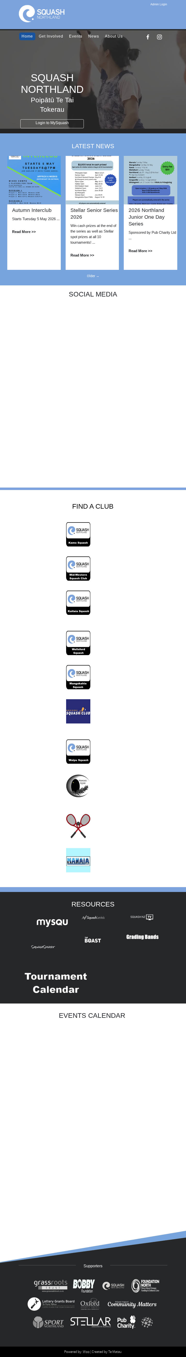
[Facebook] (148, 37)
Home (27, 36)
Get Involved (51, 36)
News (93, 36)
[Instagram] (159, 37)
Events (75, 36)
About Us (114, 36)
